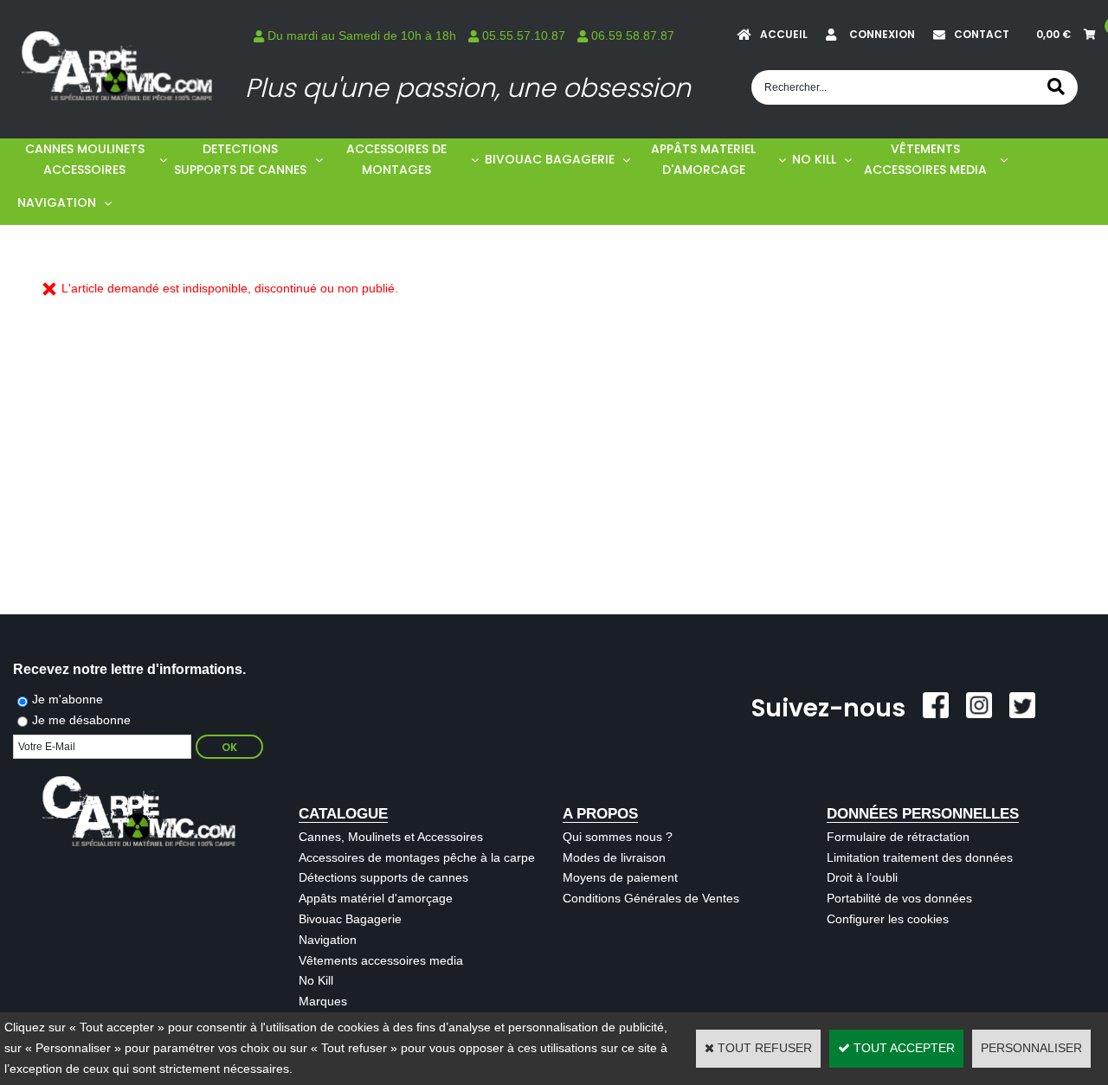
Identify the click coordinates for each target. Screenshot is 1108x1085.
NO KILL (814, 159)
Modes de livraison (614, 857)
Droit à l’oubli (862, 877)
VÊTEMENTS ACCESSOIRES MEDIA (925, 159)
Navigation (328, 940)
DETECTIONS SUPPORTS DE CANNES (240, 159)
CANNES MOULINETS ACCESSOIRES (85, 159)
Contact (981, 34)
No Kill (316, 980)
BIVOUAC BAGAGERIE (550, 159)
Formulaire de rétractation (898, 837)
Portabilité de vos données (899, 898)
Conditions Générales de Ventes (651, 898)
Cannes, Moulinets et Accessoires (391, 837)
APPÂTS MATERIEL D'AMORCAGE (703, 159)
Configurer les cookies (888, 919)
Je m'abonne (67, 699)
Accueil (784, 34)
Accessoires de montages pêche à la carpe (417, 857)
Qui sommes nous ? (618, 837)
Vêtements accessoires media (381, 960)
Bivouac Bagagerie (350, 919)
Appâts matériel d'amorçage (376, 898)
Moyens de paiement (620, 877)
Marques (323, 1001)
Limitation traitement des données (920, 857)
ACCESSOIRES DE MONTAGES (396, 159)
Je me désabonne (81, 720)
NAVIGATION (56, 202)
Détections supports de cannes (383, 877)
